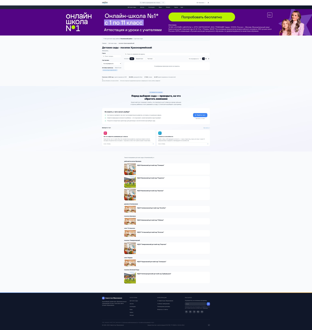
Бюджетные (139, 58)
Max (198, 311)
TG (194, 311)
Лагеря (168, 7)
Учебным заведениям (163, 303)
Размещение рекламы (163, 306)
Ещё (182, 7)
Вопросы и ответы (162, 309)
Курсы (176, 7)
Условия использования (144, 322)
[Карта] (208, 58)
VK (186, 311)
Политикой (205, 308)
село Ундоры (128, 257)
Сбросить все (118, 67)
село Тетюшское (129, 228)
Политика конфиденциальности (130, 322)
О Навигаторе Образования (165, 300)
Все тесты (206, 127)
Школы (142, 7)
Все (132, 58)
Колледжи (151, 7)
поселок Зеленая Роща (131, 270)
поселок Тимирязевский (132, 240)
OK (190, 311)
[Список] (203, 58)
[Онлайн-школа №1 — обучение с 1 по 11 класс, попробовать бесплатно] (156, 22)
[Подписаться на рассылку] (208, 304)
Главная (104, 43)
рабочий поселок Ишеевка (132, 161)
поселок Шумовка (130, 216)
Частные (149, 58)
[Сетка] (206, 58)
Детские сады (132, 7)
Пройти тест (201, 115)
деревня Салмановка (131, 204)
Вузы (160, 7)
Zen (202, 311)
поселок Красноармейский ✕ (110, 70)
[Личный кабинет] (208, 2)
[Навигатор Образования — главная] (105, 2)
